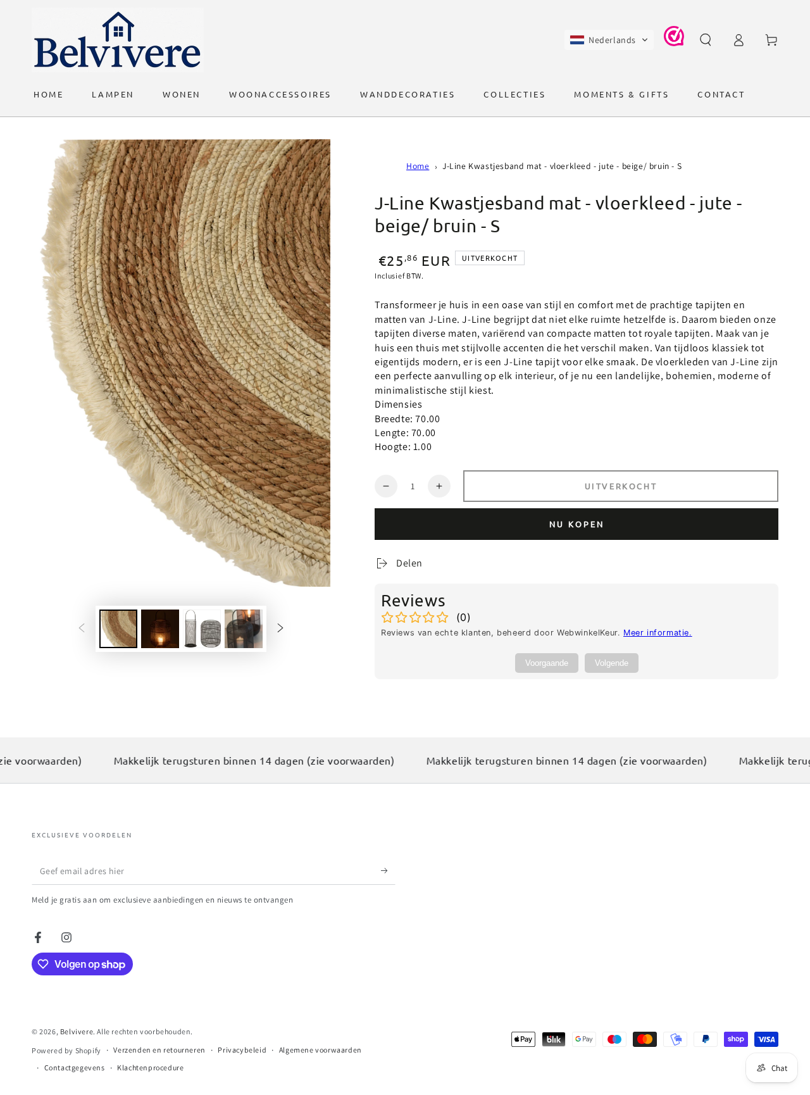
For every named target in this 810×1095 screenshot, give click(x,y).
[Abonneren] (388, 870)
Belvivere (76, 1031)
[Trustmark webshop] (674, 42)
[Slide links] (82, 629)
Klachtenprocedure (150, 1067)
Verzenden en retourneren (159, 1049)
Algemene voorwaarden (320, 1049)
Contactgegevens (74, 1067)
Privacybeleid (242, 1049)
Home (417, 166)
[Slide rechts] (280, 629)
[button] (609, 40)
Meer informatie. (657, 632)
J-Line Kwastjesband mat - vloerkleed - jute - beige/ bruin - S (562, 166)
